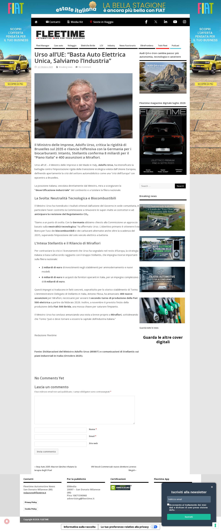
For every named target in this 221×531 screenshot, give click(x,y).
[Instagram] (184, 22)
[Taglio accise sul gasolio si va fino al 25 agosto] (162, 310)
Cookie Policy (31, 509)
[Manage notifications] (6, 521)
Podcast (175, 45)
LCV (101, 45)
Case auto (58, 45)
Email (92, 436)
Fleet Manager (42, 45)
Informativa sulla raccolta (79, 526)
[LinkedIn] (165, 22)
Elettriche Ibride (88, 45)
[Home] (36, 22)
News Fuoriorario (128, 45)
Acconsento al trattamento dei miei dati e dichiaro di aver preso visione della (188, 507)
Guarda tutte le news (148, 327)
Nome (93, 429)
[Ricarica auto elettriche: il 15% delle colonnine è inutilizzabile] (162, 248)
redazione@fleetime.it (34, 492)
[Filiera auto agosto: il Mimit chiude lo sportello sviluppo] (162, 279)
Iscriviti (189, 517)
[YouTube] (175, 22)
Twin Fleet (162, 45)
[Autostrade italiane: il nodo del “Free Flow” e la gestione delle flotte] (162, 217)
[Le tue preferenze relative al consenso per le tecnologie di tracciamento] (215, 525)
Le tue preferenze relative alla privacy (125, 526)
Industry (111, 45)
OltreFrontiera (146, 45)
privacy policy (182, 510)
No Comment (85, 67)
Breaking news (65, 67)
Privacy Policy (31, 502)
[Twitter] (155, 22)
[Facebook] (146, 22)
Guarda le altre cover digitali (163, 339)
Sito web (93, 443)
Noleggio (72, 45)
